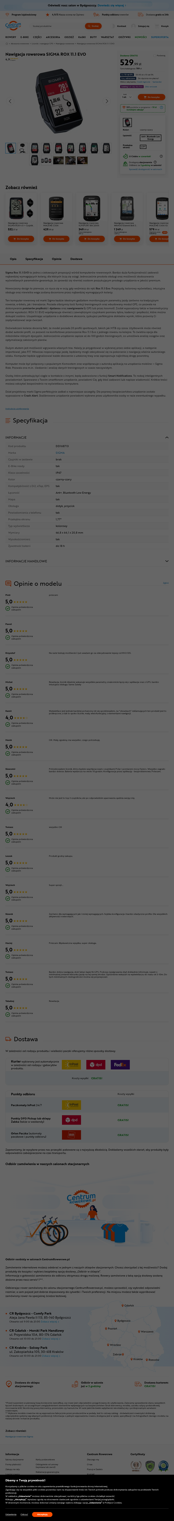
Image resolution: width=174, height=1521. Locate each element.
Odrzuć (24, 1514)
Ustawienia (10, 1514)
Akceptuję (42, 1514)
